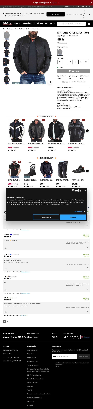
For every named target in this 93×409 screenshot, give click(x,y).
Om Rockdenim (32, 350)
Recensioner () (73, 35)
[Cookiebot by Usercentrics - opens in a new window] (73, 190)
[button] (32, 58)
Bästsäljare (38, 23)
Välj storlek (75, 71)
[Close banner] (85, 190)
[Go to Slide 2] (6, 44)
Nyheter (17, 23)
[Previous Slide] (14, 57)
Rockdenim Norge (25, 230)
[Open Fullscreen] (49, 82)
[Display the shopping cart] (89, 24)
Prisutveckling (63, 43)
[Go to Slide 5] (6, 70)
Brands (52, 23)
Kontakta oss (85, 7)
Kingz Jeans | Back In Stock (44, 3)
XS (59, 62)
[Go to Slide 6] (6, 79)
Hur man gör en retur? (34, 398)
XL (80, 62)
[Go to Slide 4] (6, 62)
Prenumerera (83, 356)
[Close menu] (88, 14)
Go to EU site (55, 14)
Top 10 (29, 390)
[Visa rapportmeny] (87, 226)
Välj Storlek (60, 58)
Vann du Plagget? (33, 365)
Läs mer (57, 366)
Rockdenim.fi (24, 315)
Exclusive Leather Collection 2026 (38, 394)
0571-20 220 (7, 354)
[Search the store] (60, 24)
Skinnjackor (21, 29)
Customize (45, 217)
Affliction (30, 386)
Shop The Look (32, 382)
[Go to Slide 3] (6, 53)
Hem (4, 29)
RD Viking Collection (34, 375)
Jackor (15, 29)
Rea (46, 23)
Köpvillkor (30, 354)
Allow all (73, 217)
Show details (78, 211)
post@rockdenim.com (10, 350)
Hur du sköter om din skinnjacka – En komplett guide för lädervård (38, 370)
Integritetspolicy (32, 361)
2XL (86, 62)
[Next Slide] (50, 57)
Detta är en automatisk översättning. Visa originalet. (16, 262)
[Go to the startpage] (7, 23)
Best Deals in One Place (35, 379)
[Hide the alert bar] (91, 2)
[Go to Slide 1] (6, 35)
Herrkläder (27, 23)
